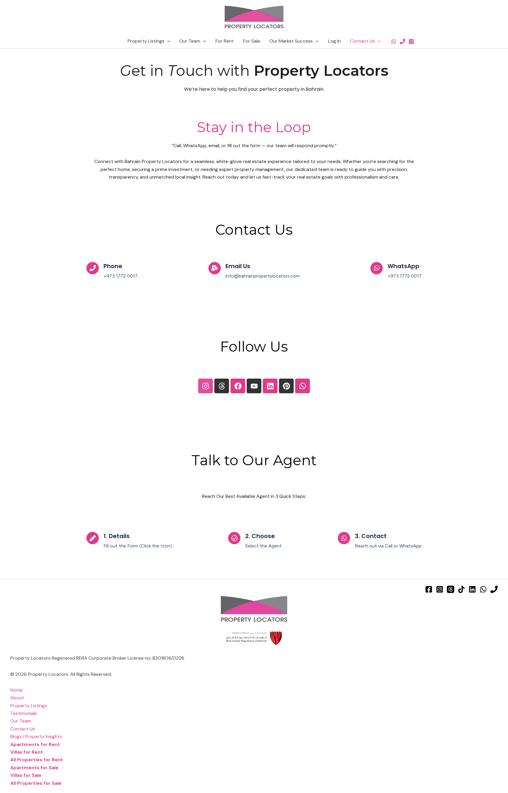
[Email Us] (214, 268)
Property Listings (146, 41)
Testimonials (23, 713)
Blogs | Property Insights (36, 736)
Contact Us (362, 41)
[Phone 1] (402, 41)
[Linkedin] (472, 589)
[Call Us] (494, 589)
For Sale (251, 41)
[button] (167, 41)
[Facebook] (428, 589)
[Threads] (450, 589)
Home (16, 690)
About (17, 698)
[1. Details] (92, 538)
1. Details (116, 536)
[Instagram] (411, 41)
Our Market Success (291, 41)
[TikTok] (461, 589)
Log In (334, 41)
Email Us (237, 266)
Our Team (189, 41)
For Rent (224, 41)
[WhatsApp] (393, 41)
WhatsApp (403, 266)
